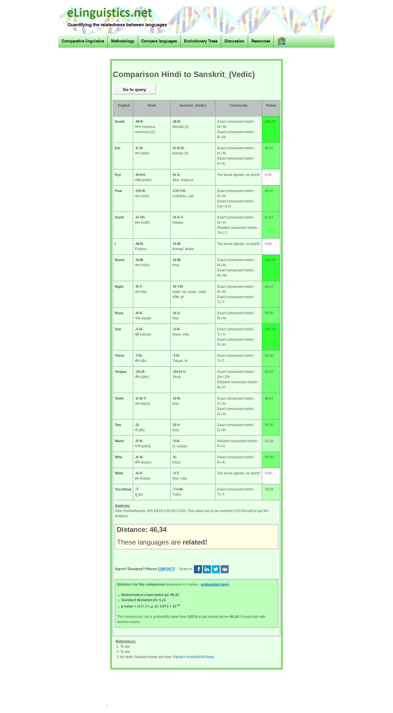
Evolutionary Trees (201, 41)
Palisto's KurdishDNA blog (193, 657)
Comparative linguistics (83, 41)
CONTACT (166, 569)
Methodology (122, 41)
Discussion (234, 41)
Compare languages (159, 41)
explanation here (214, 584)
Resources (260, 41)
